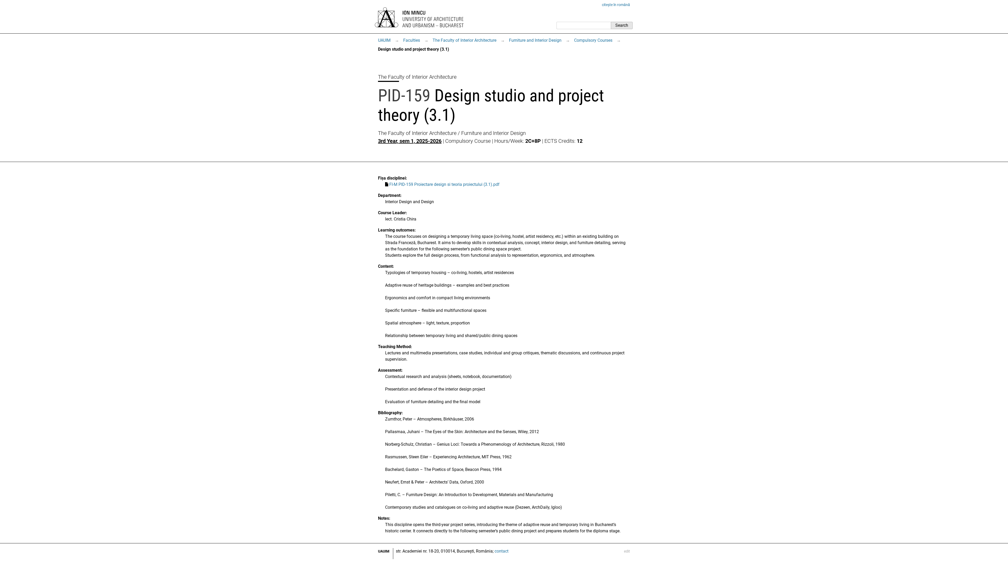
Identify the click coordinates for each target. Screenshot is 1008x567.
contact (501, 551)
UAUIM (384, 40)
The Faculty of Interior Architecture (464, 40)
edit (627, 551)
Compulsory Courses (593, 40)
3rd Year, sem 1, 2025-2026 (410, 141)
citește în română (616, 5)
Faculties (411, 40)
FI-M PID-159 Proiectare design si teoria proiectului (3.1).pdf (444, 184)
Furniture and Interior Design (535, 40)
